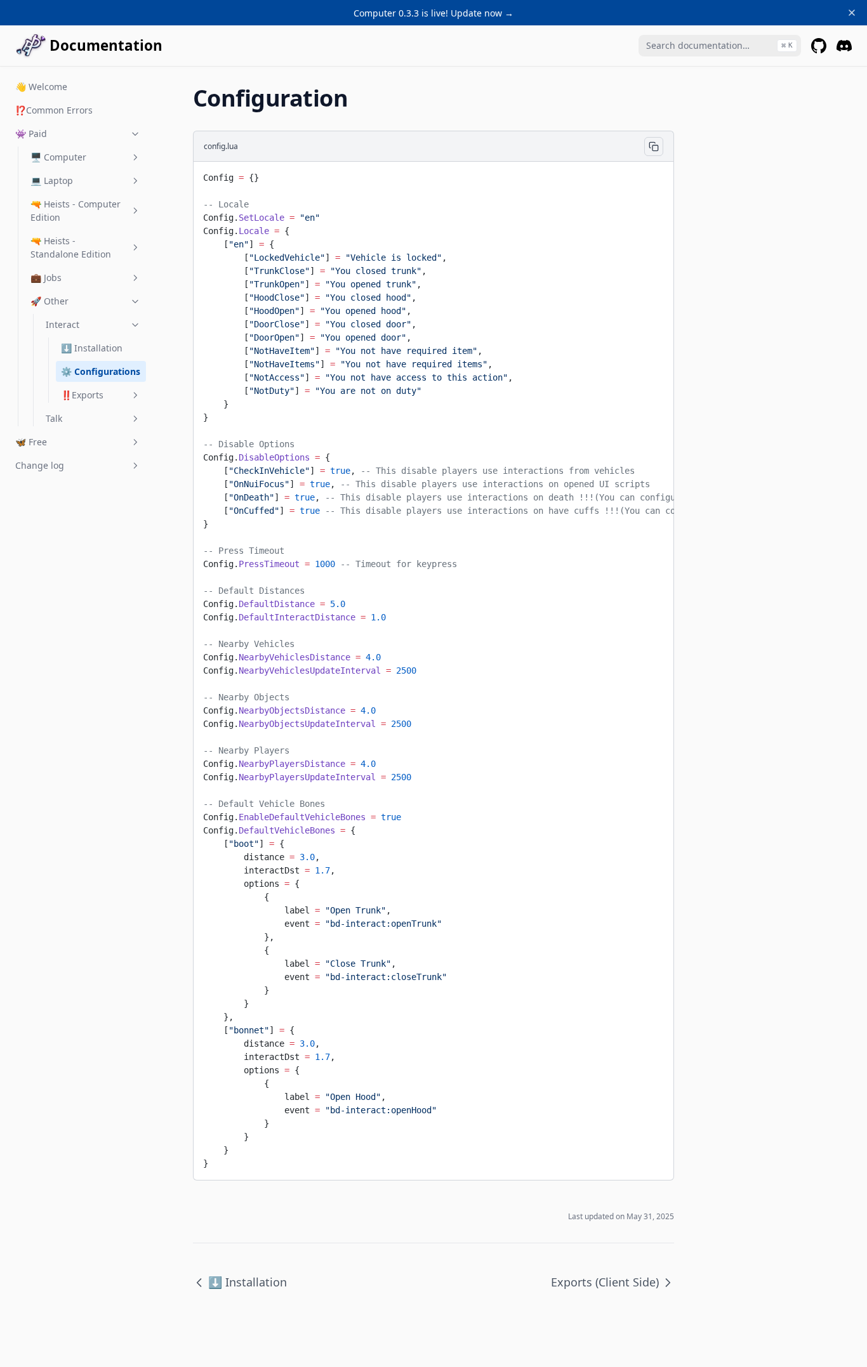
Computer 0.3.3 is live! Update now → (433, 13)
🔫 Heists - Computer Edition (75, 210)
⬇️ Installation (91, 348)
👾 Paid (31, 134)
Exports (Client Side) (605, 1282)
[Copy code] (653, 146)
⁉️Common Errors (54, 110)
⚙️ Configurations (100, 371)
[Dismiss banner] (852, 13)
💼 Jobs (46, 277)
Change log (39, 465)
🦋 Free (31, 442)
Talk (54, 418)
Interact (62, 324)
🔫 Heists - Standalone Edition (70, 247)
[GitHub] (818, 45)
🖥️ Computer (58, 157)
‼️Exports (82, 395)
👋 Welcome (41, 87)
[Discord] (844, 45)
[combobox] (720, 45)
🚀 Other (49, 301)
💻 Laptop (51, 180)
